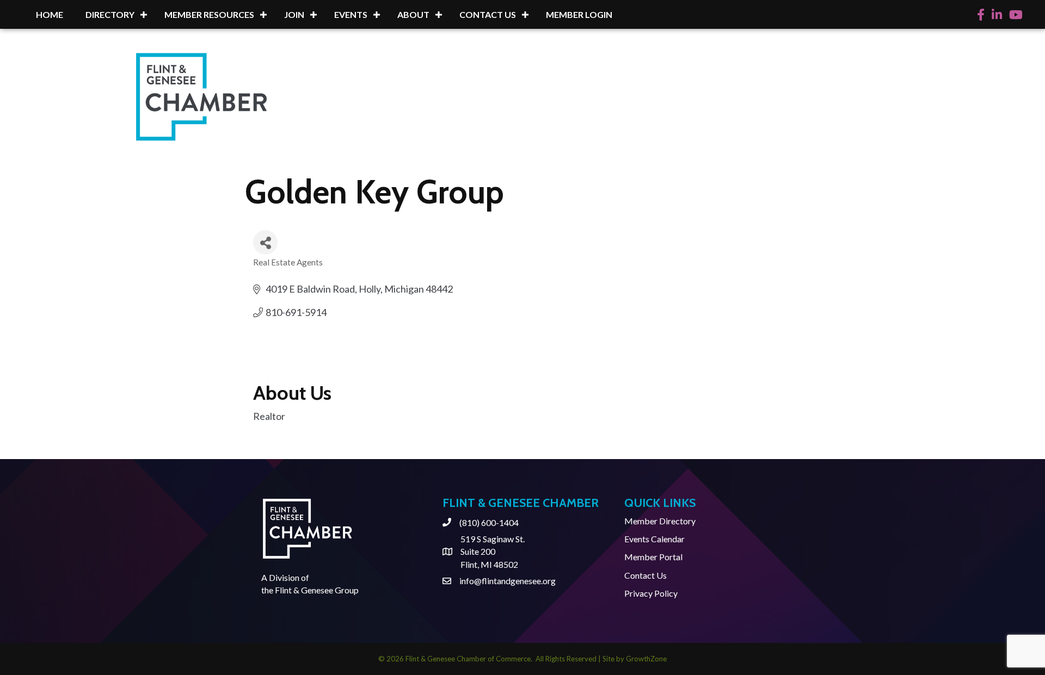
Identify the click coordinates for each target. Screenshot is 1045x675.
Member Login (579, 14)
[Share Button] (265, 242)
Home (49, 14)
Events (350, 14)
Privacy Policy (651, 593)
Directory (109, 14)
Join (294, 14)
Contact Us (487, 14)
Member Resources (209, 14)
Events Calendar (654, 539)
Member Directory (660, 521)
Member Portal (653, 557)
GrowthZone (646, 658)
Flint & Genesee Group (317, 590)
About (413, 14)
